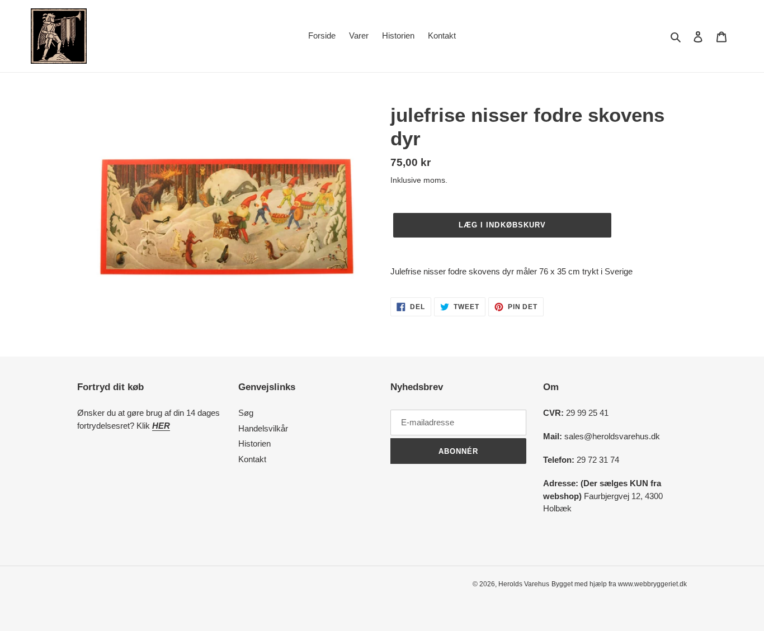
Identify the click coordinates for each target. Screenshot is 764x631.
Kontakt (252, 459)
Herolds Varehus (523, 584)
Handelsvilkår (263, 428)
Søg (245, 412)
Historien (254, 443)
